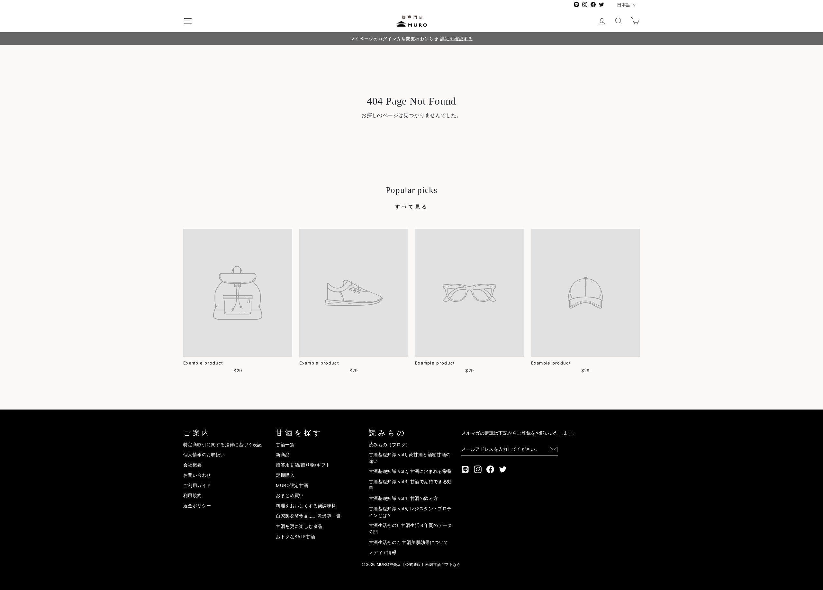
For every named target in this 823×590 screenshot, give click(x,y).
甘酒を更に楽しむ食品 (299, 526)
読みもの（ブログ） (390, 444)
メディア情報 (382, 552)
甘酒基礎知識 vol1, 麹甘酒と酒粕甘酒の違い (410, 458)
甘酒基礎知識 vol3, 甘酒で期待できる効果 (410, 485)
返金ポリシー (197, 505)
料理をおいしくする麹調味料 (306, 505)
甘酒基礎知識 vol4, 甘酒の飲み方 (403, 498)
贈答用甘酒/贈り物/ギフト (303, 464)
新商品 (283, 454)
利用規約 (192, 495)
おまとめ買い (289, 495)
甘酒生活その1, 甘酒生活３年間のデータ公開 (410, 528)
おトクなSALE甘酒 (295, 536)
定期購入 (285, 475)
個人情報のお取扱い (204, 454)
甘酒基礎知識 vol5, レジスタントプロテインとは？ (410, 512)
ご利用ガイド (197, 485)
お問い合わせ (197, 475)
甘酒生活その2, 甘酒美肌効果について (408, 542)
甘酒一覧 (285, 444)
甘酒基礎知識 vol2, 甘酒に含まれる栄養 (410, 471)
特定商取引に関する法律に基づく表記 (222, 444)
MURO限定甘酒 (292, 485)
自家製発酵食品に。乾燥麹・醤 (308, 516)
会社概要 (192, 464)
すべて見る (411, 206)
